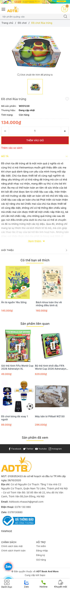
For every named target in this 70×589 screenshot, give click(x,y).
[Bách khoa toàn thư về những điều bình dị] (52, 282)
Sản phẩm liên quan (34, 324)
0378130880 (15, 512)
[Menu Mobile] (3, 9)
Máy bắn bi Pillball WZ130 (50, 416)
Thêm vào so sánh (11, 147)
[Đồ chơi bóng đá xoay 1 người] (18, 396)
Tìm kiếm (41, 546)
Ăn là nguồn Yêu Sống (14, 302)
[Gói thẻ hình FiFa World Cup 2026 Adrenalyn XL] (18, 345)
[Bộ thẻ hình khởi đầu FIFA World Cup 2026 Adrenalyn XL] (52, 345)
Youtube (42, 448)
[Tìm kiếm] (65, 16)
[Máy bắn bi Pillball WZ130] (52, 396)
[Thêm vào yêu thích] (67, 99)
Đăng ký (40, 555)
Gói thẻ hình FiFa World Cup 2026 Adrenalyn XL (17, 367)
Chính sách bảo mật (12, 546)
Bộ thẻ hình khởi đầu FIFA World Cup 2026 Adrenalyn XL (50, 367)
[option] (35, 49)
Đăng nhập (42, 550)
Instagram (56, 448)
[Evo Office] (35, 2)
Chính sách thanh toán (13, 550)
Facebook (16, 448)
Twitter (29, 448)
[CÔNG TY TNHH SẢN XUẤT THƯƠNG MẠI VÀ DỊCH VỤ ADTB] (13, 9)
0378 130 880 (23, 507)
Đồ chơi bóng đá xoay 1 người (14, 418)
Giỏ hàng (41, 559)
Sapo (42, 575)
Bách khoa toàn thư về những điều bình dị (49, 304)
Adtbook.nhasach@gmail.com (26, 501)
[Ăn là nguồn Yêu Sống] (17, 282)
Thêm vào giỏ (35, 140)
